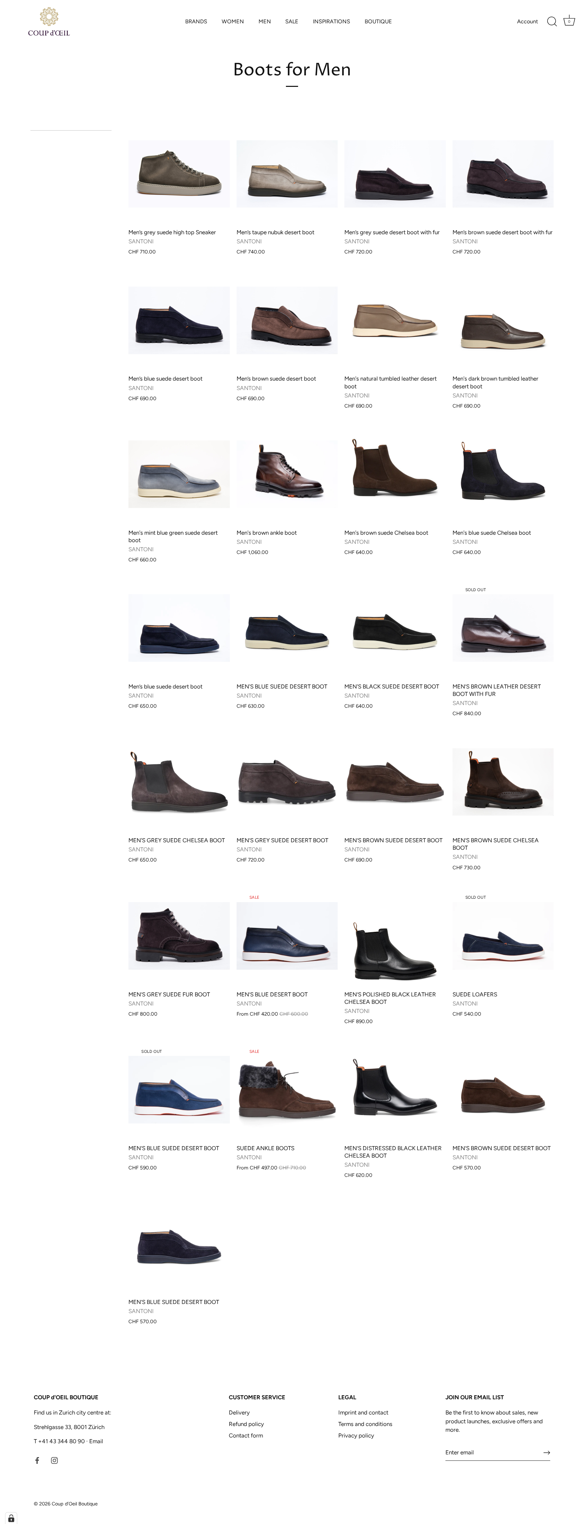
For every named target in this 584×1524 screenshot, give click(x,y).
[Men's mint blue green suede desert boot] (179, 474)
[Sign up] (546, 1452)
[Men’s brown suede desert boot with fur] (503, 174)
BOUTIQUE (378, 21)
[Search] (551, 21)
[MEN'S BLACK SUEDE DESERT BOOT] (395, 628)
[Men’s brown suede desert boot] (287, 320)
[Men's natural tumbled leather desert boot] (395, 320)
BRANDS (196, 21)
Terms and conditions (365, 1424)
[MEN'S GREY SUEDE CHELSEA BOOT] (179, 782)
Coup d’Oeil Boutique (75, 1504)
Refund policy (246, 1424)
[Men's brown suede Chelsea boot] (395, 474)
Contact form (246, 1435)
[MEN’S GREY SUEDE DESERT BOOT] (287, 782)
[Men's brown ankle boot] (287, 474)
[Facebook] (37, 1460)
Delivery (239, 1412)
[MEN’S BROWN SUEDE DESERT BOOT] (395, 782)
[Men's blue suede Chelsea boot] (503, 474)
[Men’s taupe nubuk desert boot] (287, 174)
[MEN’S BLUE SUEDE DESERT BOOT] (179, 1244)
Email (95, 1441)
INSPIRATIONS (331, 21)
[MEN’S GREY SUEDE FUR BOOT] (179, 936)
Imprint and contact (363, 1412)
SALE (291, 21)
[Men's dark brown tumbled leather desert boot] (503, 320)
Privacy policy (356, 1435)
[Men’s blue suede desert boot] (179, 320)
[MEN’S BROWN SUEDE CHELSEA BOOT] (503, 782)
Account (527, 21)
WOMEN (233, 21)
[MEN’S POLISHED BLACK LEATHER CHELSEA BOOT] (395, 936)
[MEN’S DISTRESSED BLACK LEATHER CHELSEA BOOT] (395, 1089)
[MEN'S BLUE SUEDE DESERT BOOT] (287, 628)
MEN (265, 21)
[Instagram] (54, 1460)
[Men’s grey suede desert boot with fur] (395, 174)
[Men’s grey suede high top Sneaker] (179, 174)
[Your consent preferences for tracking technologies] (11, 1518)
